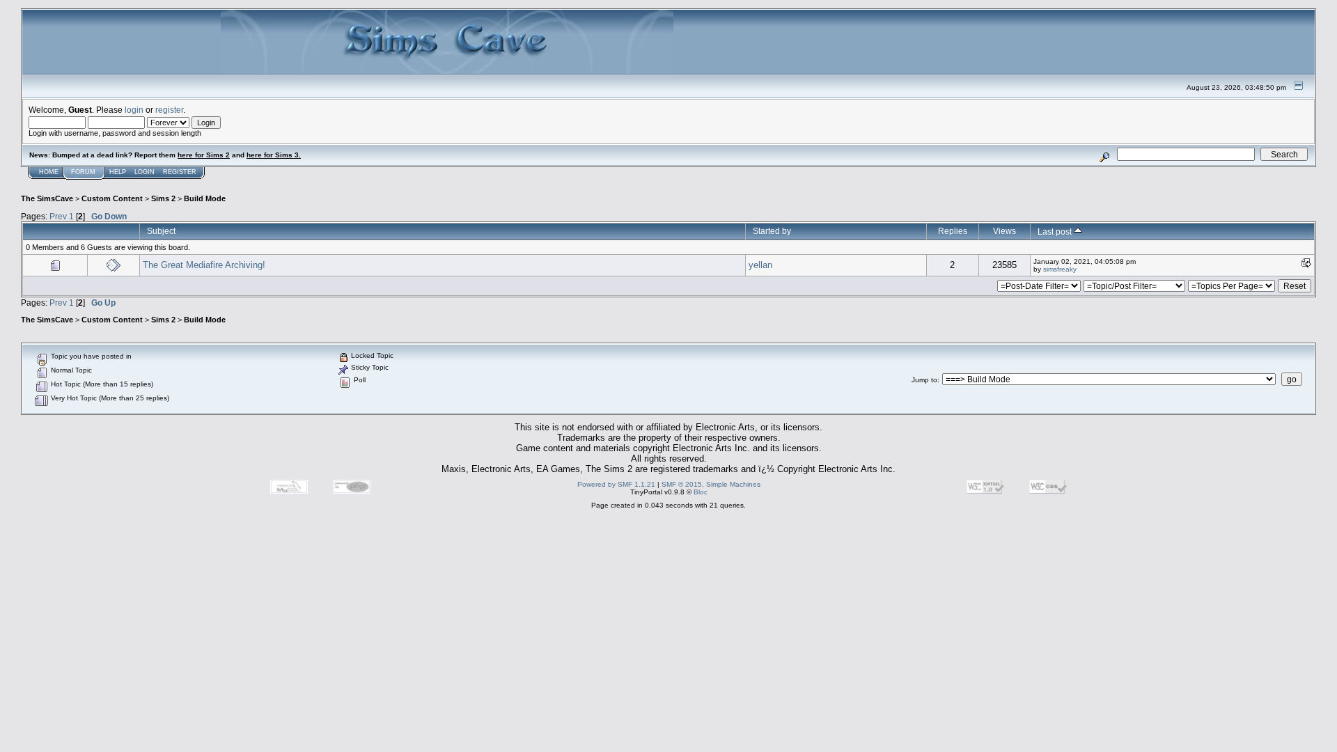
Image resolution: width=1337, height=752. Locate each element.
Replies (952, 230)
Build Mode (205, 198)
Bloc (700, 492)
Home (48, 172)
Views (1004, 230)
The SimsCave (47, 198)
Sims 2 (163, 198)
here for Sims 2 (204, 155)
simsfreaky (1060, 269)
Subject (161, 230)
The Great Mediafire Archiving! (204, 265)
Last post (1056, 231)
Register (179, 172)
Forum (83, 172)
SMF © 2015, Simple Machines (711, 484)
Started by (772, 230)
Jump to (924, 380)
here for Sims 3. (274, 155)
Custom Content (112, 198)
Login (144, 172)
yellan (760, 265)
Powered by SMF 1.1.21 (616, 484)
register (169, 109)
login (134, 109)
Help (117, 172)
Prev (58, 216)
